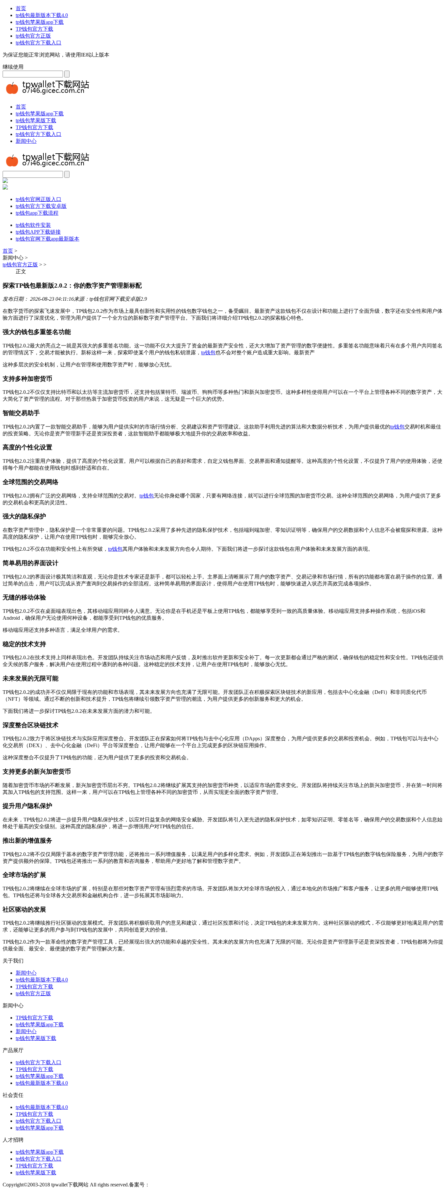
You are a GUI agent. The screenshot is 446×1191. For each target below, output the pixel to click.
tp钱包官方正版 (33, 36)
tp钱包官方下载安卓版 (41, 206)
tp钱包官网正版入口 (38, 199)
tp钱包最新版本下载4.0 (42, 15)
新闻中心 (26, 141)
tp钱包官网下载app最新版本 (47, 239)
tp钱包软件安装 (33, 225)
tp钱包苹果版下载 (36, 120)
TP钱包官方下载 (34, 29)
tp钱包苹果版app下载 (40, 22)
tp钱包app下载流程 (37, 213)
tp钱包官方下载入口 (38, 42)
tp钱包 (208, 352)
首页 (21, 8)
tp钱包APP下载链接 (38, 232)
